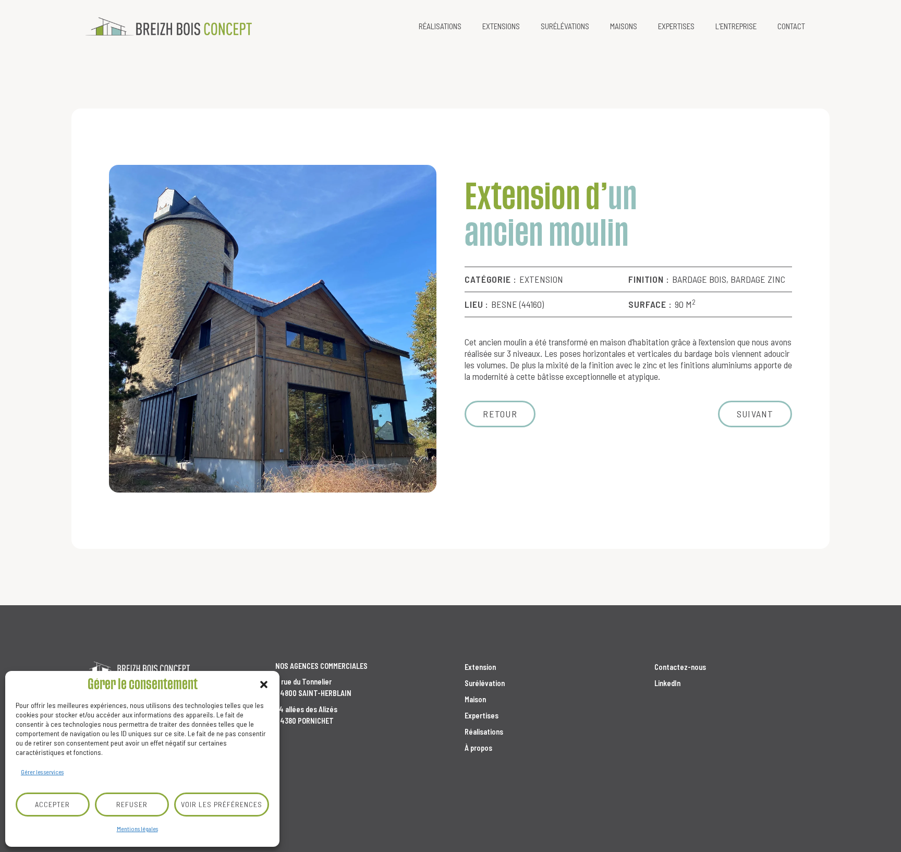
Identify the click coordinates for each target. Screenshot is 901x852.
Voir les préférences (221, 804)
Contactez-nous (680, 667)
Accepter (52, 804)
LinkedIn (667, 683)
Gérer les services (42, 771)
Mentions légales (137, 828)
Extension (541, 279)
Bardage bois (699, 279)
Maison (475, 699)
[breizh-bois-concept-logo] (169, 26)
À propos (478, 747)
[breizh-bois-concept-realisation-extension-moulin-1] (272, 329)
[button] (264, 684)
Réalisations (484, 731)
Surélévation (485, 683)
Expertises (481, 715)
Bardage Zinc (757, 279)
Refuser (132, 804)
